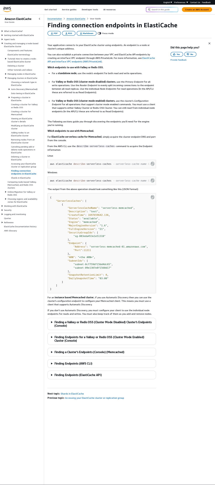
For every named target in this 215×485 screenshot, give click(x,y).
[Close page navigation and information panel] (209, 43)
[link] (95, 18)
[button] (87, 352)
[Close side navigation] (39, 18)
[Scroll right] (118, 9)
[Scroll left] (42, 9)
